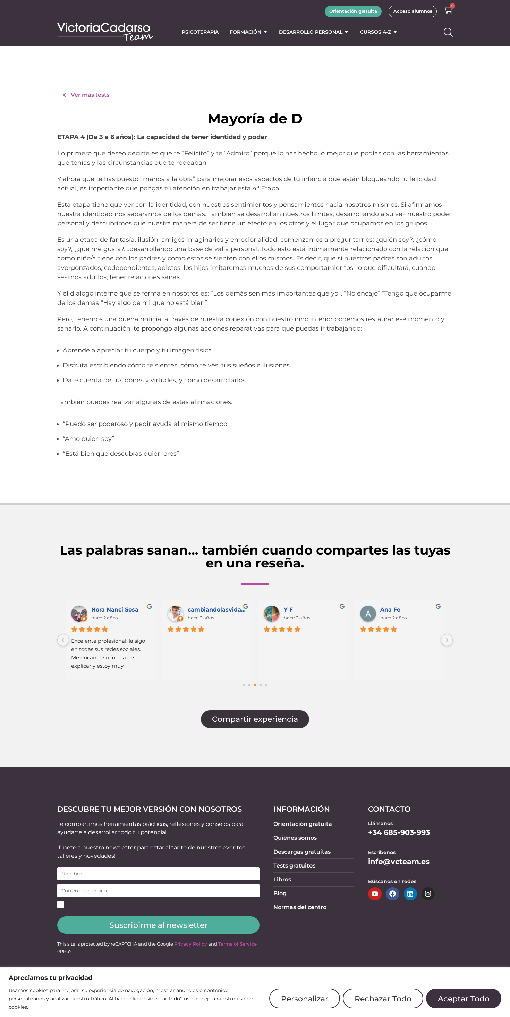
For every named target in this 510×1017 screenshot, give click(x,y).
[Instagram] (428, 893)
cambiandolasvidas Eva (217, 609)
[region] (255, 992)
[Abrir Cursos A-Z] (395, 31)
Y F (288, 609)
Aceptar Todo (464, 998)
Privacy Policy (190, 944)
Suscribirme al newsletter (158, 925)
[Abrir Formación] (265, 31)
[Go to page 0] (244, 685)
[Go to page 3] (261, 685)
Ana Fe (390, 609)
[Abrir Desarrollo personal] (346, 31)
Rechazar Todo (383, 998)
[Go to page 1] (249, 685)
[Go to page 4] (266, 685)
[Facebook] (392, 893)
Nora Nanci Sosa (114, 609)
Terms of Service (237, 944)
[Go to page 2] (255, 685)
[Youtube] (374, 893)
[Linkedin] (410, 893)
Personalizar (304, 998)
